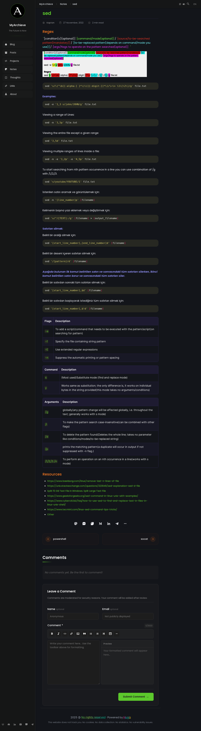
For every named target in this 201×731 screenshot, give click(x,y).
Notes (63, 4)
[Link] (71, 633)
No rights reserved (93, 717)
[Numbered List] (97, 633)
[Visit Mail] (21, 724)
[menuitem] (17, 44)
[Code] (65, 633)
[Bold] (52, 633)
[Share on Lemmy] (92, 523)
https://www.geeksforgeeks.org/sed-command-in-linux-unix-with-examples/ (92, 496)
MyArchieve (18, 25)
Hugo (127, 717)
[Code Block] (110, 633)
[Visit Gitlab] (3, 724)
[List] (90, 633)
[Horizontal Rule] (116, 633)
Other (50, 514)
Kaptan (50, 22)
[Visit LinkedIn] (15, 724)
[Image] (77, 633)
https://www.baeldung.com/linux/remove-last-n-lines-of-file (83, 481)
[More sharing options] (125, 523)
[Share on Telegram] (117, 523)
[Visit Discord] (9, 724)
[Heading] (103, 633)
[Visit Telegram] (32, 724)
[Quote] (84, 633)
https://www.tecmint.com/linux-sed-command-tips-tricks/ (82, 509)
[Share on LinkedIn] (109, 523)
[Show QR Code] (180, 4)
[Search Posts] (188, 4)
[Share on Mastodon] (76, 523)
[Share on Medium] (100, 523)
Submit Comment (134, 696)
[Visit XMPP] (26, 724)
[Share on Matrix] (84, 523)
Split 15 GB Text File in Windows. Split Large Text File (76, 491)
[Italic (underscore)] (58, 633)
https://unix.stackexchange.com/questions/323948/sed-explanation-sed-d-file (93, 486)
